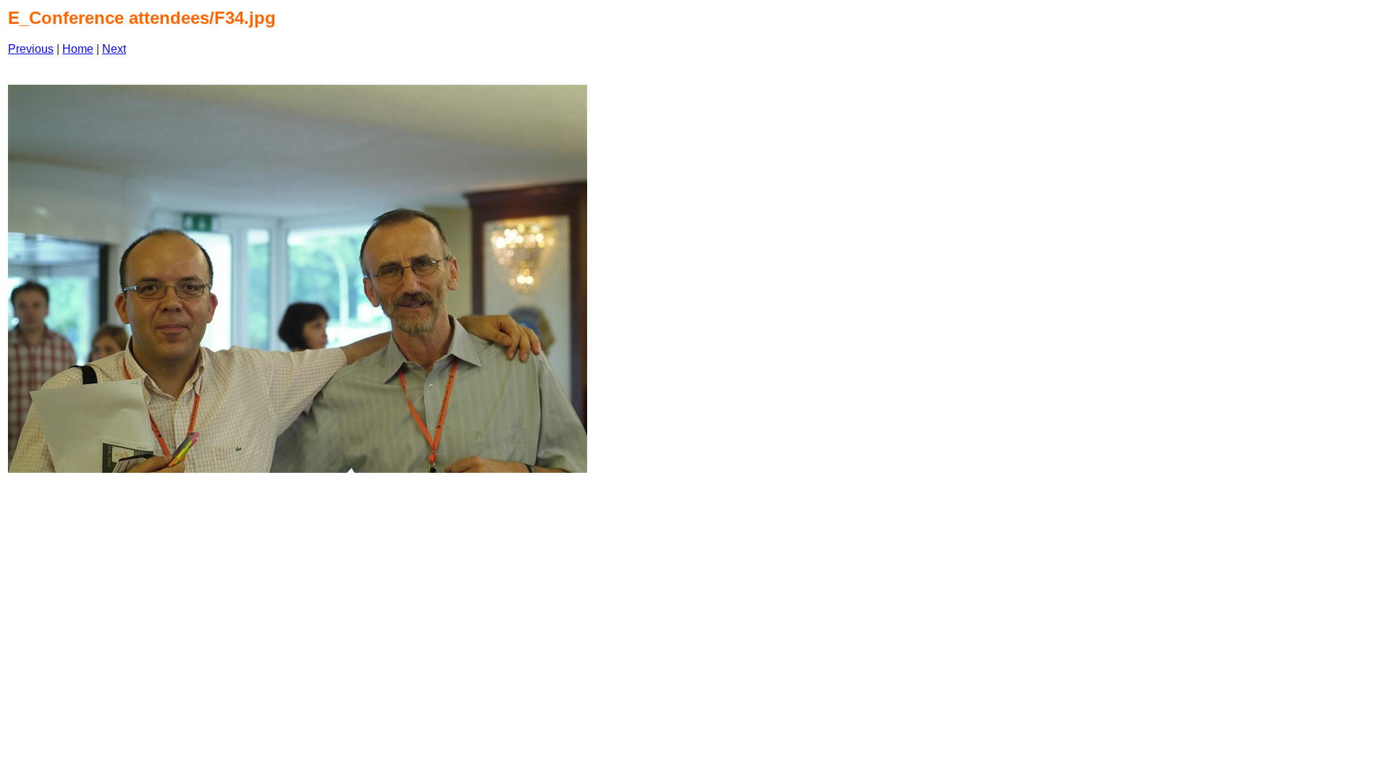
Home (77, 49)
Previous (31, 49)
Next (114, 49)
